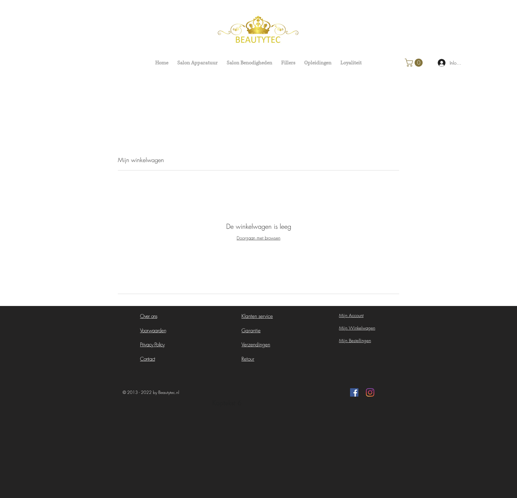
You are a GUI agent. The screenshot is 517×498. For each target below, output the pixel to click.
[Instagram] (370, 392)
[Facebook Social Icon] (354, 392)
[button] (415, 63)
